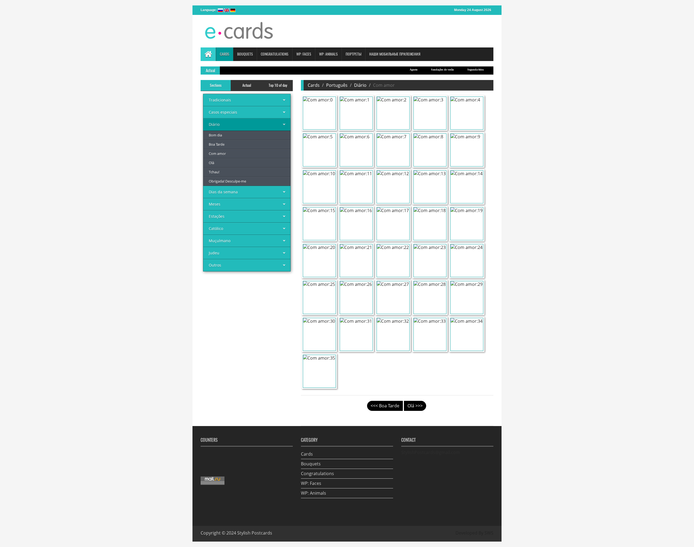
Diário (214, 124)
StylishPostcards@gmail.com (430, 452)
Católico (216, 228)
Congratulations (317, 473)
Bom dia (215, 135)
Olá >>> (415, 406)
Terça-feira (490, 69)
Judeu (214, 252)
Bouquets (311, 464)
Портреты (353, 54)
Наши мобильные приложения (394, 54)
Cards (314, 85)
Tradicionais (220, 100)
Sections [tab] (215, 85)
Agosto (400, 69)
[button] (224, 54)
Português (337, 85)
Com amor (217, 153)
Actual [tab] (246, 85)
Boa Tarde (216, 144)
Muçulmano (219, 240)
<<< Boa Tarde (385, 406)
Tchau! (214, 171)
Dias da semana (223, 191)
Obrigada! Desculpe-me (227, 181)
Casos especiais (223, 112)
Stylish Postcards (254, 533)
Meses (214, 204)
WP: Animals (313, 493)
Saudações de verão (429, 69)
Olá (211, 162)
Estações (216, 216)
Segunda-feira (462, 69)
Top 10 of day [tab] (278, 85)
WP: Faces (311, 483)
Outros (215, 265)
